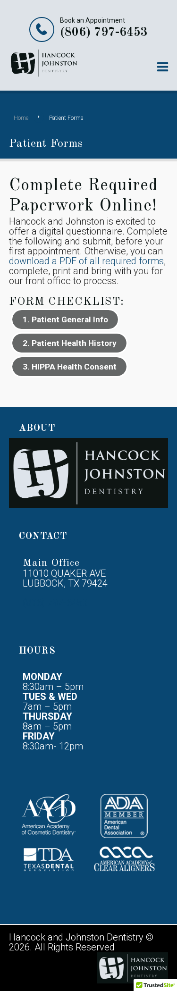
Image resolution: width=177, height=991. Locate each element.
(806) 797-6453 (104, 32)
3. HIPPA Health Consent (70, 366)
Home (21, 118)
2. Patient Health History (70, 343)
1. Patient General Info (65, 319)
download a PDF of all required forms (86, 261)
